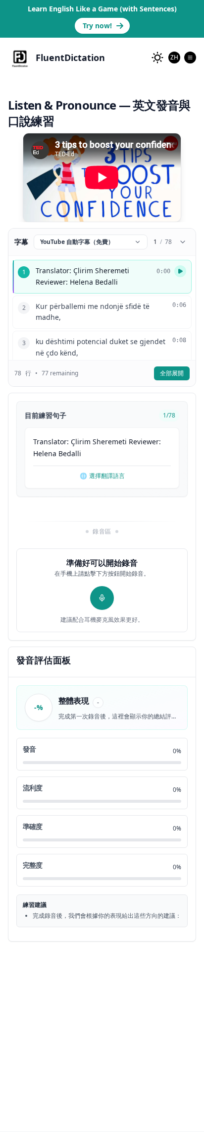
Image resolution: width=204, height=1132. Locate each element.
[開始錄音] (102, 598)
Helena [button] (44, 453)
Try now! (97, 25)
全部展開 (172, 373)
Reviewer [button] (144, 441)
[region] (102, 177)
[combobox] (174, 57)
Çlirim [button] (81, 441)
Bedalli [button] (69, 453)
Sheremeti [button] (110, 441)
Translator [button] (50, 441)
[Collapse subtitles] (183, 242)
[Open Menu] (190, 57)
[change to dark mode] (157, 57)
